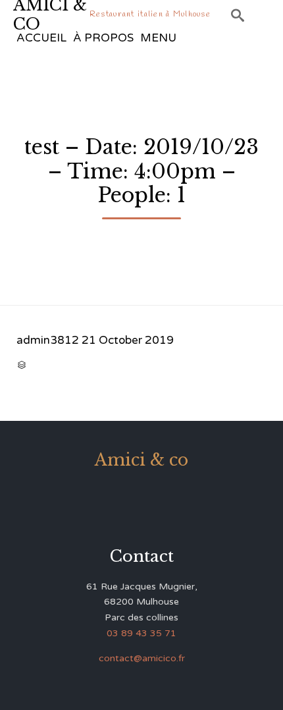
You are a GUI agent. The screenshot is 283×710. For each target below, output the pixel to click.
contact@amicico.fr (142, 658)
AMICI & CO (50, 15)
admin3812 (47, 340)
